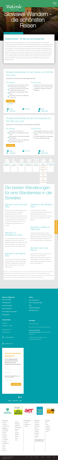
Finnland (4, 434)
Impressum (11, 404)
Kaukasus (27, 420)
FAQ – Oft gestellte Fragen (35, 302)
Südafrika (37, 433)
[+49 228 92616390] (3, 337)
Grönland (5, 441)
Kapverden (37, 426)
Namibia (36, 431)
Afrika (37, 420)
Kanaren (4, 450)
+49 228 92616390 (9, 337)
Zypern (16, 439)
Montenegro (17, 423)
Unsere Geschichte (7, 308)
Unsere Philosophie (7, 305)
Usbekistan (48, 429)
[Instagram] (21, 397)
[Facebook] (18, 397)
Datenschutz (15, 400)
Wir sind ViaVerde (6, 299)
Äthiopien (37, 422)
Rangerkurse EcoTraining (39, 440)
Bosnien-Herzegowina (5, 428)
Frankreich (5, 436)
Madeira (16, 422)
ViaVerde (11, 457)
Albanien (4, 422)
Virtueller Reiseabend (34, 307)
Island (4, 446)
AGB (20, 400)
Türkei (16, 438)
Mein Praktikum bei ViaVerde (9, 311)
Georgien (5, 437)
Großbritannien (6, 443)
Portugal (16, 432)
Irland (4, 445)
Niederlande (17, 425)
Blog (30, 305)
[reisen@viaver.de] (3, 343)
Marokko (37, 429)
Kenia (36, 427)
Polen (16, 430)
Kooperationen (6, 314)
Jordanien (48, 426)
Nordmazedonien (18, 427)
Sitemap (10, 400)
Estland (4, 432)
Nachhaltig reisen (6, 302)
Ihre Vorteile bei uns (34, 300)
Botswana (37, 424)
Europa (5, 420)
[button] (10, 101)
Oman (47, 431)
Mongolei (48, 427)
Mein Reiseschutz (33, 310)
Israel (47, 424)
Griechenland (5, 439)
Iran (46, 422)
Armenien (5, 424)
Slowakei (17, 434)
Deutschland (5, 430)
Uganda (36, 436)
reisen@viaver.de (9, 343)
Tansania (37, 435)
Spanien (16, 436)
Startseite (7, 33)
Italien (4, 448)
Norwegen (17, 429)
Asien (48, 420)
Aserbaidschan (6, 426)
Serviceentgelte (18, 404)
